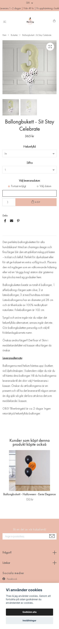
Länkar (6, 563)
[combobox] (29, 153)
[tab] (6, 233)
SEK (28, 2)
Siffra (30, 163)
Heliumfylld (29, 146)
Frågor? (6, 552)
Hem (4, 35)
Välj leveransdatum (29, 180)
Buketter (14, 35)
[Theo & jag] (30, 21)
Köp (38, 202)
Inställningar (29, 620)
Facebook (11, 579)
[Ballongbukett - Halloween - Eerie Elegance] (29, 470)
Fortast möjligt (18, 186)
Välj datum (45, 186)
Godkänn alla (29, 612)
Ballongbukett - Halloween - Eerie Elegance (29, 494)
